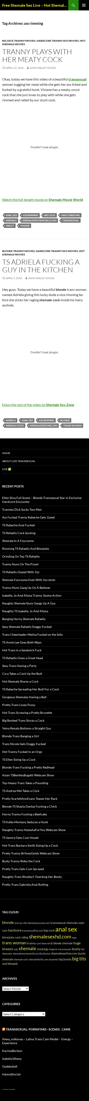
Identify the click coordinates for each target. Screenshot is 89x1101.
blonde (65, 420)
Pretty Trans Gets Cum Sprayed (23, 869)
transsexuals (64, 949)
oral (50, 943)
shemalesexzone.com (43, 425)
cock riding (21, 937)
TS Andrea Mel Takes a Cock (20, 791)
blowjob (12, 963)
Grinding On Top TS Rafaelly (21, 556)
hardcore (14, 930)
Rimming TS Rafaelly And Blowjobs (25, 548)
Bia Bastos (44, 953)
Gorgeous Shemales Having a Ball (24, 697)
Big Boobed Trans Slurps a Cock (23, 720)
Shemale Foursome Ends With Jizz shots (28, 580)
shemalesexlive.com (64, 953)
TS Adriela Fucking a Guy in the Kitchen (40, 265)
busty (76, 949)
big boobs (65, 959)
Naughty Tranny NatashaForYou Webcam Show (34, 830)
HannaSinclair (11, 1074)
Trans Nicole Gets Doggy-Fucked (24, 744)
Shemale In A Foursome (18, 541)
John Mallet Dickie (43, 67)
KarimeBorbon (12, 1051)
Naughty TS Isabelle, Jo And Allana (25, 611)
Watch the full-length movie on (42, 199)
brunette (53, 959)
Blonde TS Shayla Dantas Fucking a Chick (29, 806)
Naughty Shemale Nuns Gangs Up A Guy (29, 603)
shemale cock (15, 425)
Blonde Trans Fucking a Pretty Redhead (28, 767)
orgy (74, 937)
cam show (42, 943)
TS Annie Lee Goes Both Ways (21, 642)
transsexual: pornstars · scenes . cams (38, 1029)
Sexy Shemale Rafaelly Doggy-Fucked (27, 627)
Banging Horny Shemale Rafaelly (24, 619)
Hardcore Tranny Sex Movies (58, 40)
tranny (31, 943)
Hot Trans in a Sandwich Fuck (21, 650)
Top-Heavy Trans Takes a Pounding (25, 783)
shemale (11, 220)
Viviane (25, 225)
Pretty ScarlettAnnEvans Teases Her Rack (29, 798)
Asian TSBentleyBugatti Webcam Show (28, 775)
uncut (10, 225)
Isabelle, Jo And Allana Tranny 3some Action (31, 595)
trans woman (72, 425)
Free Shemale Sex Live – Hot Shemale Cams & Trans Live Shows (35, 5)
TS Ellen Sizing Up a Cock (18, 759)
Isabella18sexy (12, 1058)
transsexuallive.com (32, 930)
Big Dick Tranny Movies (19, 40)
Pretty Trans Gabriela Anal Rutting (25, 884)
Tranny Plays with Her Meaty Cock (37, 55)
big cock (49, 215)
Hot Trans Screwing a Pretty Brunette (27, 712)
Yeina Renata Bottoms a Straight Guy (26, 728)
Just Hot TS (4, 1089)
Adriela (11, 420)
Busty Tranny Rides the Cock (21, 861)
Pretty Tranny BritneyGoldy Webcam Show (31, 853)
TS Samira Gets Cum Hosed (20, 837)
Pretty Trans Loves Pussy (18, 705)
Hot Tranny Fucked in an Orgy (22, 752)
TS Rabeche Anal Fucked (18, 525)
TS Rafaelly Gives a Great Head (22, 658)
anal (4, 963)
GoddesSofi (9, 1066)
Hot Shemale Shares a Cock (20, 681)
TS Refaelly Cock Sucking (18, 533)
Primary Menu (84, 5)
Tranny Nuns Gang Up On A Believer (26, 587)
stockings (43, 949)
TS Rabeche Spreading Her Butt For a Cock (30, 689)
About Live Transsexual (18, 461)
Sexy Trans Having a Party (19, 666)
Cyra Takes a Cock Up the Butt (22, 673)
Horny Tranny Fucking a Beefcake (24, 814)
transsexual (70, 220)
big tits (79, 958)
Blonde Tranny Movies (18, 251)
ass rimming (30, 215)
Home (6, 453)
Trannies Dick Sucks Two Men (22, 509)
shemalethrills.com (38, 959)
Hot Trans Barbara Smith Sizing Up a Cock (30, 845)
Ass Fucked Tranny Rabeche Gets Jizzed (28, 517)
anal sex (11, 215)
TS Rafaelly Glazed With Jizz (20, 572)
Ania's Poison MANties (10, 1089)
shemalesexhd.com (50, 936)
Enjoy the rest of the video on (38, 405)
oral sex (18, 923)
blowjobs (8, 937)
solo (16, 949)
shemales (72, 923)
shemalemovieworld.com (39, 220)
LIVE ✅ (6, 469)
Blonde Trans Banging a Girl (20, 736)
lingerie (53, 949)
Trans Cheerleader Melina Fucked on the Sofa (32, 634)
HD (25, 923)
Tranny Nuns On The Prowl (20, 564)
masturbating (70, 215)
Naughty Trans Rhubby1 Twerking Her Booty (32, 877)
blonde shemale (63, 943)
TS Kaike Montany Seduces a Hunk (25, 822)
